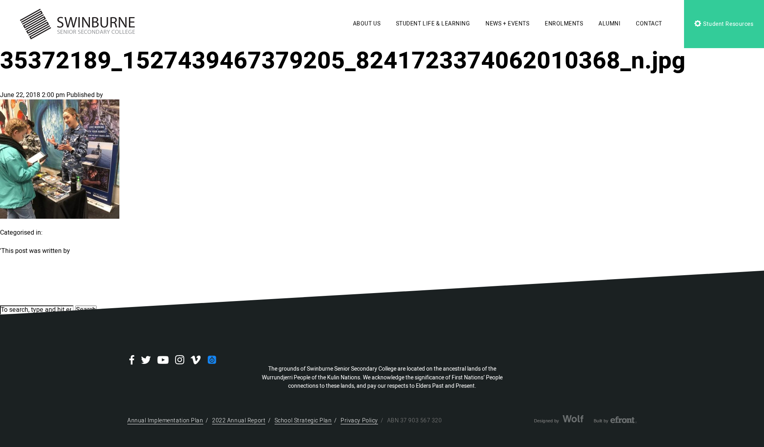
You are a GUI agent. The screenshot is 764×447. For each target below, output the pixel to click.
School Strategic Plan (303, 420)
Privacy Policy (359, 420)
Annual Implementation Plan (165, 420)
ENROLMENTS (564, 23)
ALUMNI (609, 23)
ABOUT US (366, 23)
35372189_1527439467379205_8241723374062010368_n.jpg (342, 60)
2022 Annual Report (238, 420)
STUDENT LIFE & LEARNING (433, 23)
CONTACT (649, 23)
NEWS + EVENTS (507, 23)
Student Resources (727, 24)
